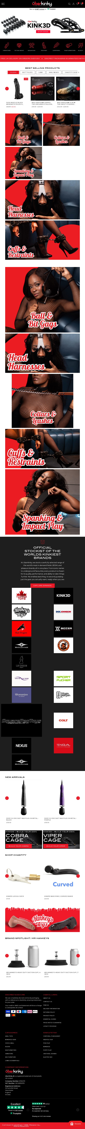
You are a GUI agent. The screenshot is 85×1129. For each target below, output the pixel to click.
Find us (46, 1005)
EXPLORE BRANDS (42, 585)
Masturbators (10, 1050)
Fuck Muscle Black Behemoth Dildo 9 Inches (14, 103)
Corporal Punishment (51, 1036)
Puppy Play (47, 1050)
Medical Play (48, 1039)
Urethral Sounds (49, 1053)
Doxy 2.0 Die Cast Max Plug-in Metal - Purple (60, 819)
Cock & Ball (9, 1043)
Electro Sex (47, 1057)
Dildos (7, 1046)
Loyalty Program (49, 1026)
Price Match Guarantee (52, 1022)
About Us (46, 998)
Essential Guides (49, 1019)
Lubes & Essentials (12, 1060)
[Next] (78, 72)
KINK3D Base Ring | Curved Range (58, 896)
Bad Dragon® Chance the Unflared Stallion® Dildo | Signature (42, 103)
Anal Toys (9, 1036)
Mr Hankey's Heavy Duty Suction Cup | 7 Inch (61, 973)
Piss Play (46, 1043)
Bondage (46, 1046)
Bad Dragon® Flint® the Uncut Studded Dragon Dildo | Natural (67, 103)
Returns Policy (49, 1012)
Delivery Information (51, 1008)
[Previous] (6, 72)
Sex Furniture (10, 1057)
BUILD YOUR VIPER (55, 846)
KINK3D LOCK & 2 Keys (15, 896)
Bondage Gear (10, 1039)
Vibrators (9, 1053)
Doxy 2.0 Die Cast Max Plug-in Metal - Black (22, 819)
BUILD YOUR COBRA (19, 846)
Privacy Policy (49, 1015)
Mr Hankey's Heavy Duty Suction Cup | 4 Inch (23, 973)
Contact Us (47, 1001)
